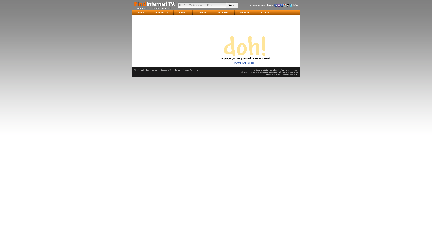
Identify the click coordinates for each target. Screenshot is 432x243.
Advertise (145, 70)
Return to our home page (244, 63)
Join (296, 5)
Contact (155, 70)
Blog (198, 70)
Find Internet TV (154, 5)
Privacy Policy (188, 70)
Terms (177, 70)
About (136, 70)
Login (270, 5)
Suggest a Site (166, 70)
